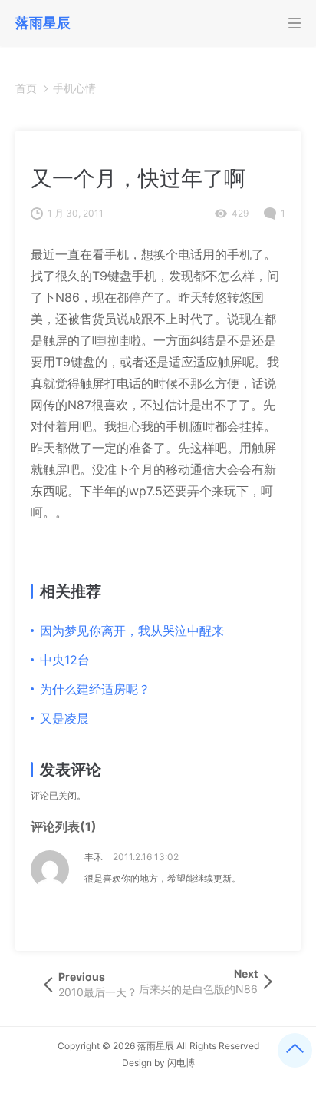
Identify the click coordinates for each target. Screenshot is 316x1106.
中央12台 (65, 659)
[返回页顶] (295, 1050)
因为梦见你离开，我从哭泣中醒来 (132, 630)
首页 (26, 87)
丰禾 (93, 857)
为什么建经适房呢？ (95, 689)
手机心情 (74, 87)
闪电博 (181, 1062)
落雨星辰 (155, 1045)
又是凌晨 (64, 718)
